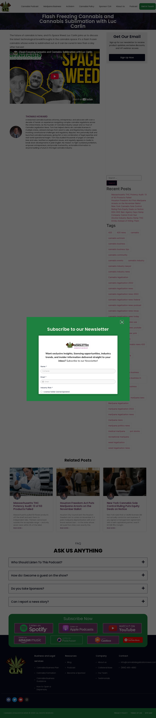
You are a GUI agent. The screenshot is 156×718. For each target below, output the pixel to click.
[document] (78, 359)
